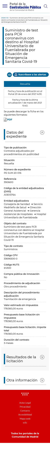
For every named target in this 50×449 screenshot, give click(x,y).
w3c (25, 423)
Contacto (25, 411)
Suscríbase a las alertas (32, 74)
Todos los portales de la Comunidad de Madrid (25, 435)
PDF (9, 119)
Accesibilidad (25, 414)
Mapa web (25, 419)
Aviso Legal (25, 403)
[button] (5, 5)
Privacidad (25, 407)
